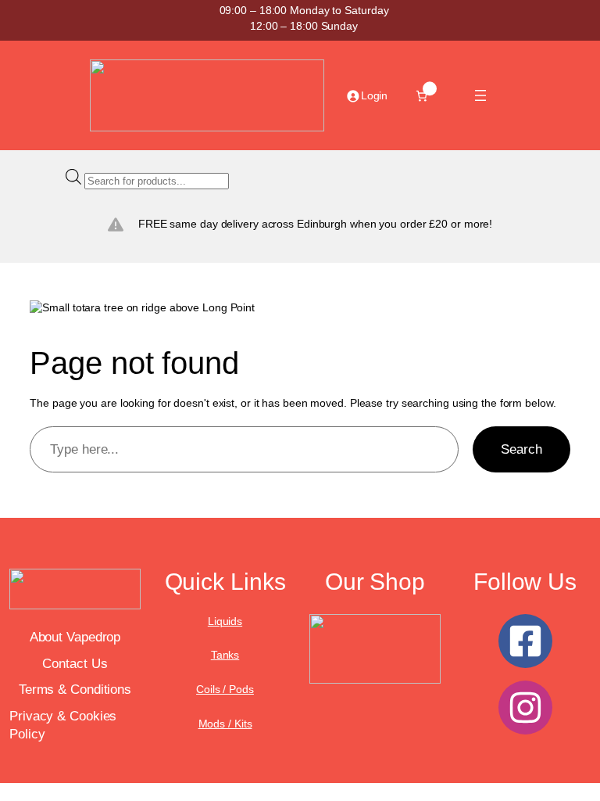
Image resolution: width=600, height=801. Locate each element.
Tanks (225, 654)
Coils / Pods (225, 689)
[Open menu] (480, 95)
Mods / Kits (225, 723)
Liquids (225, 621)
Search (521, 449)
